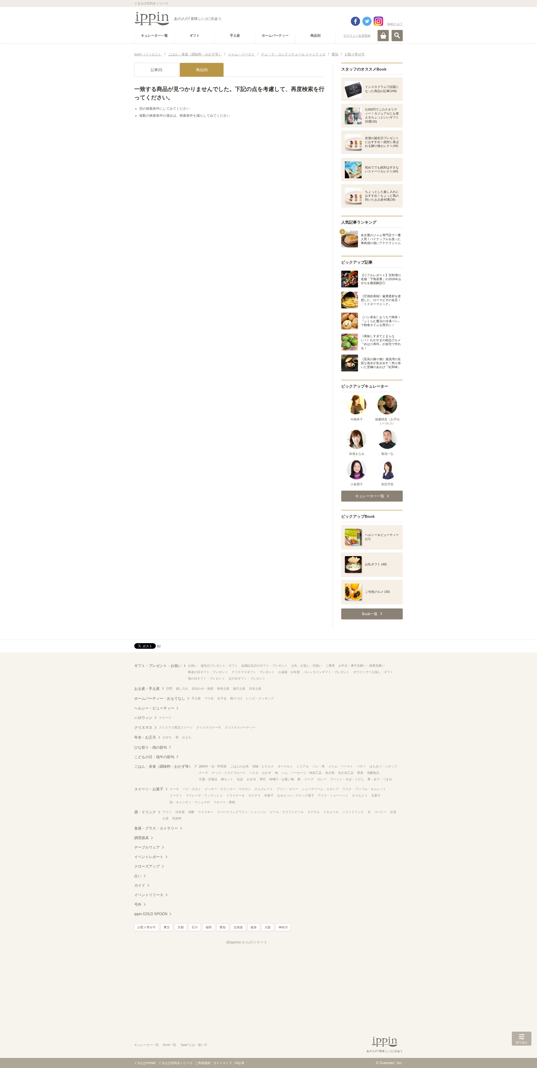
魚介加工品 (346, 772)
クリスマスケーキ (208, 727)
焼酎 (191, 812)
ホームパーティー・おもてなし (159, 698)
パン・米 (318, 766)
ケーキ (174, 789)
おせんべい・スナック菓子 (295, 795)
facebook (355, 21)
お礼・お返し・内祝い (306, 665)
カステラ (254, 795)
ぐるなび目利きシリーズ (175, 1063)
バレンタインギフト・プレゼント (326, 672)
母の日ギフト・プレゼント (206, 678)
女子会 (222, 698)
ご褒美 (330, 665)
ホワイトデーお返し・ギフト (373, 672)
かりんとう (360, 795)
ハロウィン (143, 718)
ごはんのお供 (239, 766)
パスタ (253, 772)
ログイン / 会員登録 (357, 35)
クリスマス (143, 727)
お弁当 (251, 779)
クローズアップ (147, 866)
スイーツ (165, 717)
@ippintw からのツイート (246, 942)
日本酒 (180, 812)
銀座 (254, 927)
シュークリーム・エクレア (320, 789)
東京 (167, 927)
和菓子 (269, 795)
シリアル (302, 766)
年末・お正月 (145, 737)
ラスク (347, 789)
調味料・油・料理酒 (213, 766)
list (159, 645)
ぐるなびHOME (145, 1063)
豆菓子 (375, 795)
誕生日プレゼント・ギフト (219, 665)
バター (361, 766)
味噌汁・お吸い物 (281, 779)
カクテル (313, 812)
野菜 (360, 772)
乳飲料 (177, 818)
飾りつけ (236, 698)
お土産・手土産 (147, 689)
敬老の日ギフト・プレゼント (208, 672)
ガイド (139, 885)
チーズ (203, 772)
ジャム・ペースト (340, 766)
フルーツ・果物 (224, 802)
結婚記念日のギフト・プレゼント (264, 665)
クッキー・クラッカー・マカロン (228, 789)
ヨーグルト (285, 766)
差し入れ (182, 688)
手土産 (196, 698)
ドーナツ (176, 795)
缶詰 (240, 779)
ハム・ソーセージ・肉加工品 (302, 772)
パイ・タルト (192, 789)
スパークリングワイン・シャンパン (241, 812)
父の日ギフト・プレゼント (247, 678)
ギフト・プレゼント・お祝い (158, 666)
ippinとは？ (395, 23)
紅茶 (393, 812)
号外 (138, 904)
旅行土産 (239, 688)
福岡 (209, 927)
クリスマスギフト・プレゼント (253, 672)
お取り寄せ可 (146, 927)
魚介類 (330, 772)
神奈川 (283, 927)
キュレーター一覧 (146, 1044)
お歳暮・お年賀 (289, 672)
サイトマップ (222, 1063)
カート (383, 35)
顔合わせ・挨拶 (202, 688)
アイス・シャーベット (333, 795)
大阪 (268, 927)
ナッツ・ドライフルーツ (229, 772)
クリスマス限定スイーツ (176, 727)
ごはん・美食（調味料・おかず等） (163, 766)
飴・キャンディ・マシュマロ (190, 802)
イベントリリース (148, 895)
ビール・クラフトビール (287, 812)
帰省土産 (223, 688)
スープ (309, 779)
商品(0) (202, 70)
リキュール (331, 812)
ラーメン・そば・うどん (347, 779)
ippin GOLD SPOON (150, 914)
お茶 (165, 818)
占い (138, 876)
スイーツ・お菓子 (148, 789)
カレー (321, 779)
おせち (167, 737)
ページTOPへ (521, 1055)
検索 (397, 35)
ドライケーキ (235, 795)
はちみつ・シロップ (383, 766)
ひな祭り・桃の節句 (150, 747)
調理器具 (141, 838)
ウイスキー (205, 812)
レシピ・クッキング (260, 698)
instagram (378, 21)
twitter (367, 21)
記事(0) (156, 70)
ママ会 (209, 698)
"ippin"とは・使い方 (193, 1044)
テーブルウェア (147, 847)
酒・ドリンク (145, 812)
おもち (186, 737)
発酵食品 (373, 772)
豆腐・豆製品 (208, 779)
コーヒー (380, 812)
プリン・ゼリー (287, 789)
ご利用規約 (203, 1063)
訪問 (169, 688)
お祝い (192, 665)
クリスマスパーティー (240, 727)
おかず (266, 772)
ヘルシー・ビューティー (154, 708)
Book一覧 (169, 1044)
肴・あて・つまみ (380, 779)
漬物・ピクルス (263, 766)
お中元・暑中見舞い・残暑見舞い (361, 665)
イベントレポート (148, 857)
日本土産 (255, 688)
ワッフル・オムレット (370, 789)
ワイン (167, 812)
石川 (195, 927)
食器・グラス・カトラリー (156, 828)
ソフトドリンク (353, 812)
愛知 (223, 927)
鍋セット (227, 779)
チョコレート (264, 789)
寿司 (263, 779)
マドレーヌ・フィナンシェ (204, 795)
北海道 (238, 927)
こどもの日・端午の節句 (154, 757)
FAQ (238, 1063)
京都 (181, 927)
